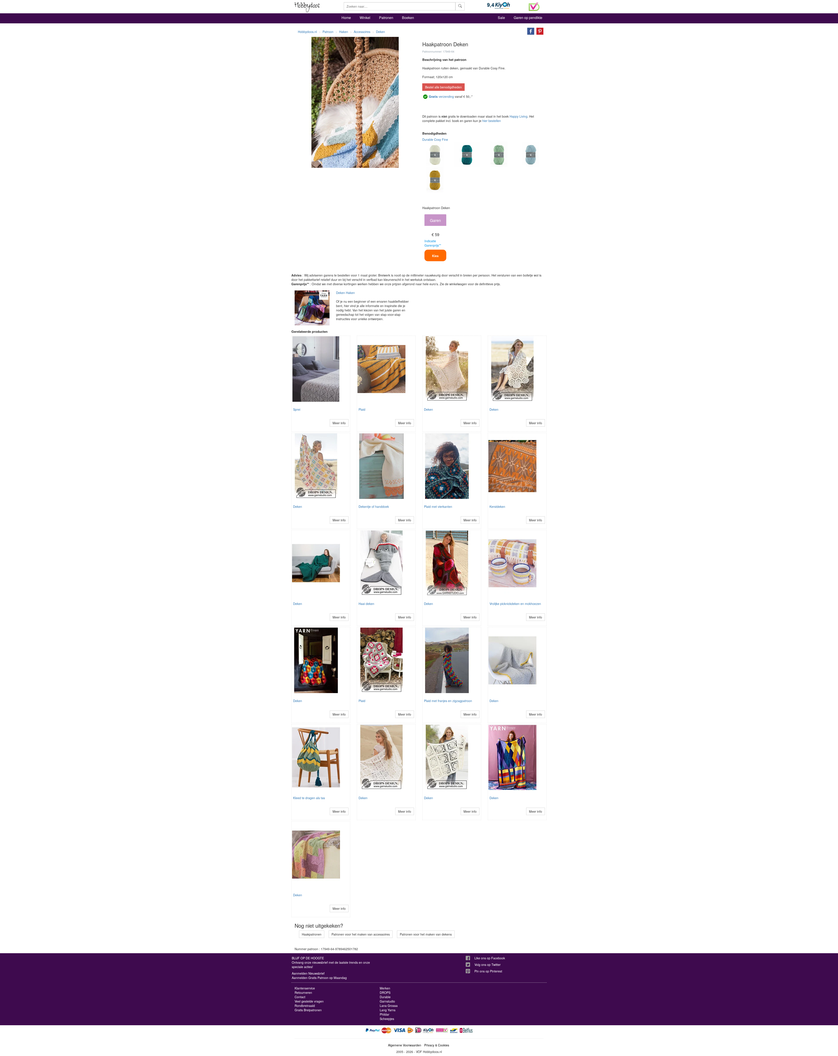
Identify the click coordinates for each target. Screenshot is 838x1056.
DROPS (385, 992)
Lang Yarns (387, 1010)
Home (346, 17)
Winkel (365, 17)
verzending (441, 96)
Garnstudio (387, 1001)
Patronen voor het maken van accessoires (360, 934)
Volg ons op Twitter (487, 964)
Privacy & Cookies (436, 1045)
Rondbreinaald (305, 1005)
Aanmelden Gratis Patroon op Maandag (319, 977)
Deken (428, 409)
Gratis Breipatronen (308, 1010)
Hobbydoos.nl (307, 31)
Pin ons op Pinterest (488, 971)
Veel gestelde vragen (309, 1001)
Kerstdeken (497, 506)
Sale (501, 17)
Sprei (296, 409)
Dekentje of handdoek (374, 506)
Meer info (339, 423)
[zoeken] (460, 6)
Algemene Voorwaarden (404, 1045)
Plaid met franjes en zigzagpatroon (448, 701)
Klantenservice (305, 988)
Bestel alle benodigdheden (443, 87)
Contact (300, 997)
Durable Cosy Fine (435, 139)
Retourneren (303, 992)
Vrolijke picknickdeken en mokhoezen (515, 603)
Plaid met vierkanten (438, 506)
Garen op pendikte (528, 17)
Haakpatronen (311, 934)
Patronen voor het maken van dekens (426, 934)
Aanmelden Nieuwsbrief (308, 973)
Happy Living (518, 116)
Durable (385, 997)
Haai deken (366, 603)
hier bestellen (491, 120)
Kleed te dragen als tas (309, 798)
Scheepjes (387, 1019)
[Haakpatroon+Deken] (529, 31)
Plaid (362, 409)
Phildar (384, 1014)
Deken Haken (345, 292)
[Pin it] (538, 31)
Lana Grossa (389, 1005)
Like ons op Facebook (489, 958)
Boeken (408, 17)
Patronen (386, 17)
